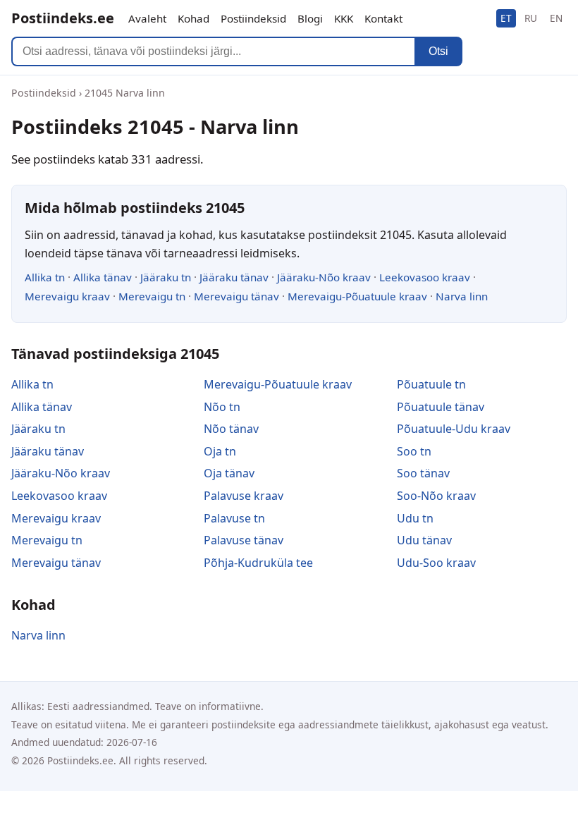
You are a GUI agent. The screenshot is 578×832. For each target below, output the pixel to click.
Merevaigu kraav (67, 296)
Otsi (438, 51)
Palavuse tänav (243, 540)
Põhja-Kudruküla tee (258, 562)
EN (556, 18)
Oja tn (220, 451)
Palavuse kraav (243, 495)
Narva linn (462, 296)
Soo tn (414, 451)
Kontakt (383, 18)
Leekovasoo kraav (424, 277)
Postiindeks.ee (62, 17)
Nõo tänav (231, 428)
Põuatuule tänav (440, 407)
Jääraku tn (165, 277)
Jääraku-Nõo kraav (324, 277)
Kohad (193, 18)
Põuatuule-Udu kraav (453, 428)
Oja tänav (229, 473)
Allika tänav (102, 277)
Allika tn (45, 277)
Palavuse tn (234, 518)
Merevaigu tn (151, 296)
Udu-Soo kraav (436, 562)
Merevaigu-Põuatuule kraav (357, 296)
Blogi (310, 18)
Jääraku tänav (234, 277)
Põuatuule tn (431, 384)
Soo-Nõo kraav (436, 495)
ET (506, 18)
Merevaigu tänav (236, 296)
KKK (343, 18)
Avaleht (147, 18)
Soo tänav (423, 473)
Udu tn (415, 518)
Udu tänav (424, 540)
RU (530, 18)
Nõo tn (222, 407)
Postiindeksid (253, 18)
